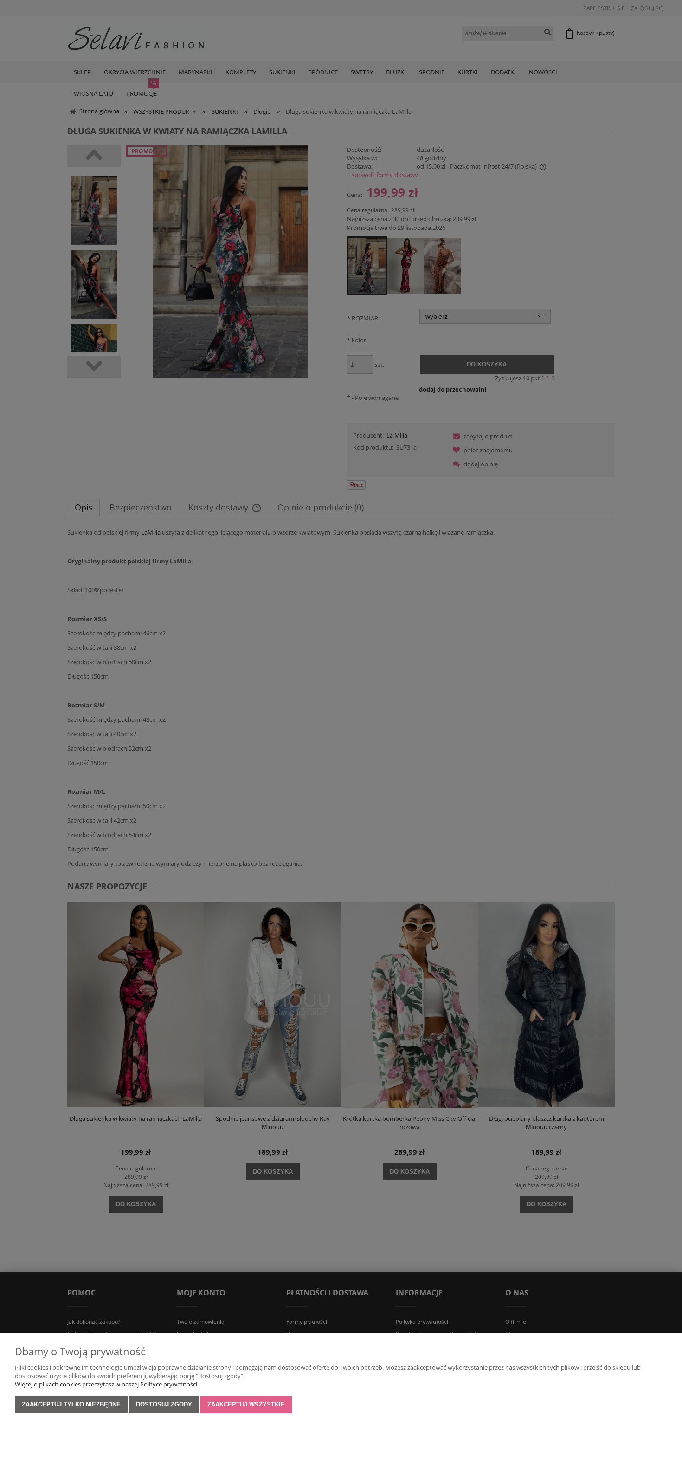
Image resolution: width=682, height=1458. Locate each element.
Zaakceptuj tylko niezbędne (71, 1404)
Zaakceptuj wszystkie (246, 1404)
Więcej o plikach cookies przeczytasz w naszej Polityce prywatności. (107, 1384)
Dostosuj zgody (164, 1404)
